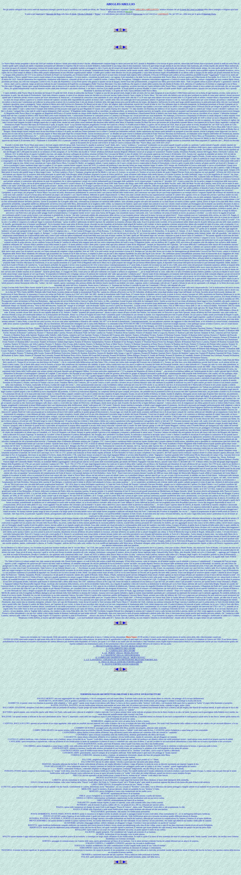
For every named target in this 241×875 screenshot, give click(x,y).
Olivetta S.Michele (84, 14)
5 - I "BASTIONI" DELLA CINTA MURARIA (120, 655)
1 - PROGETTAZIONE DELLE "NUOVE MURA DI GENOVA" (120, 646)
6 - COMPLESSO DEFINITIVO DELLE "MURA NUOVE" (120, 657)
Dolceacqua (137, 14)
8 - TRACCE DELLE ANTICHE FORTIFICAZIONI (120, 662)
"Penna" (97, 14)
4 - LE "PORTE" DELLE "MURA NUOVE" (120, 653)
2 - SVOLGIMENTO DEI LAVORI (120, 648)
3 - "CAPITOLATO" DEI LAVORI (120, 651)
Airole (73, 14)
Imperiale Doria (209, 14)
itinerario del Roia (53, 14)
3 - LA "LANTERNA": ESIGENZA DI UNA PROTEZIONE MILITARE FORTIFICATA (120, 660)
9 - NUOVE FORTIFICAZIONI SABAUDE (120, 664)
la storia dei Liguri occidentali (192, 9)
